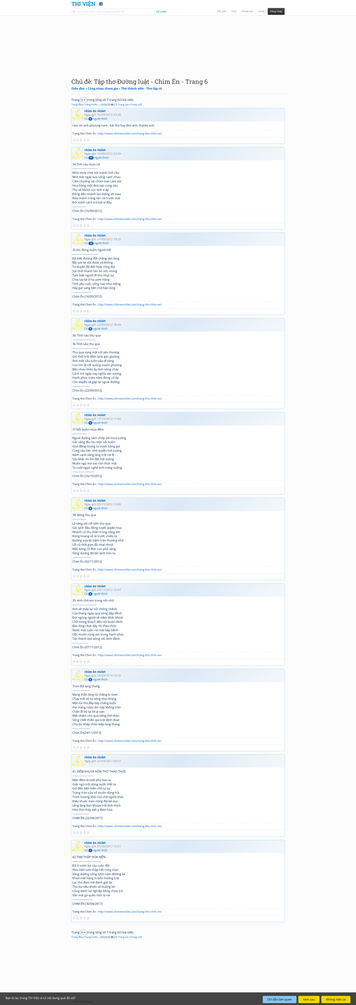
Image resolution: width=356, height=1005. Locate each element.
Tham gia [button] (247, 11)
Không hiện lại (336, 999)
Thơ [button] (233, 11)
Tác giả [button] (221, 11)
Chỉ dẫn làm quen (279, 999)
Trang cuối (136, 104)
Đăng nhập (276, 11)
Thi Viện (83, 3)
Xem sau (309, 999)
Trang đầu (77, 104)
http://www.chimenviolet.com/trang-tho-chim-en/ (130, 133)
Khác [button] (262, 11)
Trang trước (90, 104)
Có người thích (96, 118)
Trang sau (123, 104)
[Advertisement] (178, 44)
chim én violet (95, 111)
